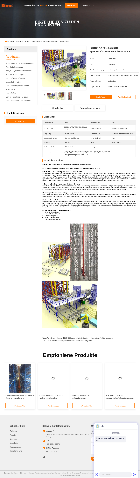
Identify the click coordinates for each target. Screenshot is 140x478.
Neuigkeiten (14, 443)
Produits (43, 5)
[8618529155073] (44, 457)
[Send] (134, 474)
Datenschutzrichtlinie (11, 473)
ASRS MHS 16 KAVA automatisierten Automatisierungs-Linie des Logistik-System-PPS (119, 396)
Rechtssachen (15, 447)
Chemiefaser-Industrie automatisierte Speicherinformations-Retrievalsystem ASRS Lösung (19, 396)
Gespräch (71, 5)
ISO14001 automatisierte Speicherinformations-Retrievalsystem (88, 338)
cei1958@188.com (52, 451)
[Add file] (96, 474)
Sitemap (23, 473)
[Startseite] (7, 5)
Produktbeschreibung (90, 108)
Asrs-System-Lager (54, 338)
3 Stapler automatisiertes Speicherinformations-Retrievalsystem (67, 341)
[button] (8, 384)
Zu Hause (27, 5)
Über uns (35, 5)
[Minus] (134, 426)
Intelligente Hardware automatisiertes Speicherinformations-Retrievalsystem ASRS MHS (83, 396)
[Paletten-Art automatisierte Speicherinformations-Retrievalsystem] (64, 68)
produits (13, 435)
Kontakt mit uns (54, 5)
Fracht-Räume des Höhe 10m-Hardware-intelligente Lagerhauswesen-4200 (50, 396)
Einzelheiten (58, 108)
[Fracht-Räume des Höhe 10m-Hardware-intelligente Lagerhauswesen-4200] (53, 378)
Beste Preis (100, 97)
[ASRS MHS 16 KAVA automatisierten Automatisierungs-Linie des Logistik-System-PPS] (120, 378)
